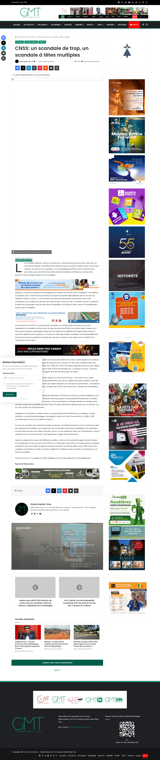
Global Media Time (70, 752)
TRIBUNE (78, 25)
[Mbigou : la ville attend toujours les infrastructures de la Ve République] (57, 632)
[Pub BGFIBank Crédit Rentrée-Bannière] (57, 290)
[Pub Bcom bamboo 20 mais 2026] (127, 525)
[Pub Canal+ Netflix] (57, 355)
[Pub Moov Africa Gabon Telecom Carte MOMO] (127, 371)
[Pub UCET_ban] (57, 322)
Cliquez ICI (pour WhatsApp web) (127, 742)
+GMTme (109, 25)
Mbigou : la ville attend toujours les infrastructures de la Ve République (56, 644)
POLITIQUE (42, 25)
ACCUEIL (16, 25)
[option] (57, 546)
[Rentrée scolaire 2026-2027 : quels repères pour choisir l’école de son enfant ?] (86, 632)
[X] (37, 513)
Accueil (19, 37)
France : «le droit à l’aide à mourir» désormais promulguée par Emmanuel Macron (40, 547)
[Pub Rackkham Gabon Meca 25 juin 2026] (127, 224)
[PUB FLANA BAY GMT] (127, 569)
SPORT (89, 25)
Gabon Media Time (25, 61)
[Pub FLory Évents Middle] (57, 479)
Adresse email (8, 373)
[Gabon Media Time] (30, 13)
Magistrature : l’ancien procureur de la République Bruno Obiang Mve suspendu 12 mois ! (27, 645)
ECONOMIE (55, 25)
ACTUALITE (28, 25)
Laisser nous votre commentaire (57, 663)
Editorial (122, 25)
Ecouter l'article (25, 259)
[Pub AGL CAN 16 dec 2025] (127, 153)
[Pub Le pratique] (127, 538)
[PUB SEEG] (127, 327)
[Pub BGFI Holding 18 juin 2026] (127, 257)
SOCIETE (68, 25)
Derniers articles (31, 42)
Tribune (42, 42)
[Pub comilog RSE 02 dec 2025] (127, 115)
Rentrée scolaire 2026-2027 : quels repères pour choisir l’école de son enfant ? (86, 644)
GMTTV (135, 25)
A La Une (26, 37)
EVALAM (25, 399)
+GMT (99, 25)
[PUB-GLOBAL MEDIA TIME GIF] (127, 291)
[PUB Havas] (127, 186)
